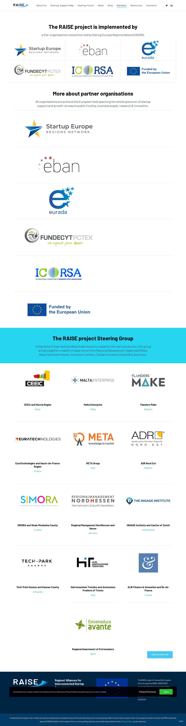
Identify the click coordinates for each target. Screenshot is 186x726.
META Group (93, 463)
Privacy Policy (127, 721)
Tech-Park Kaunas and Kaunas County (37, 587)
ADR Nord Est (148, 463)
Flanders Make (148, 404)
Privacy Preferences (147, 692)
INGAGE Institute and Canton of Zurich (148, 525)
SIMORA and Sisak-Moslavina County (37, 525)
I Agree (166, 692)
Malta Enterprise (93, 404)
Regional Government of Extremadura (93, 649)
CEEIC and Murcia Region (37, 404)
